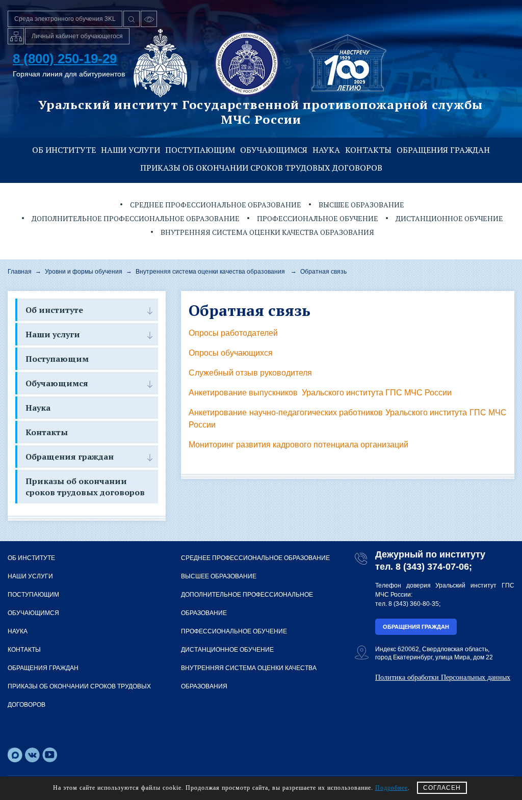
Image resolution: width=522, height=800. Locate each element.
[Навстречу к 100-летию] (347, 63)
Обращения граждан (443, 149)
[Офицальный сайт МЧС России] (160, 63)
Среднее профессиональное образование (215, 204)
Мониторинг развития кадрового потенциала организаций (298, 444)
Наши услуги (130, 149)
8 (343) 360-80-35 (413, 603)
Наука (326, 149)
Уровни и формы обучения (83, 271)
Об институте (64, 149)
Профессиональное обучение (317, 218)
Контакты (368, 149)
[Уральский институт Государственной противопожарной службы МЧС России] (247, 63)
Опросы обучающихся (231, 353)
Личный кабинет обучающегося (77, 36)
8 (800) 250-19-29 (65, 58)
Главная (20, 271)
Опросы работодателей (233, 333)
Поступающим (200, 149)
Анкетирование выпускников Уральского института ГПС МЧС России (320, 392)
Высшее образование (361, 204)
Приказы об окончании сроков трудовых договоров (261, 167)
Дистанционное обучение (449, 218)
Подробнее (391, 787)
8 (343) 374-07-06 (432, 567)
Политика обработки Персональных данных (442, 677)
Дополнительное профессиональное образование (136, 218)
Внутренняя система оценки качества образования (267, 232)
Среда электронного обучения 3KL (65, 18)
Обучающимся (273, 149)
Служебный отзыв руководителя (250, 372)
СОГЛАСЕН (442, 787)
